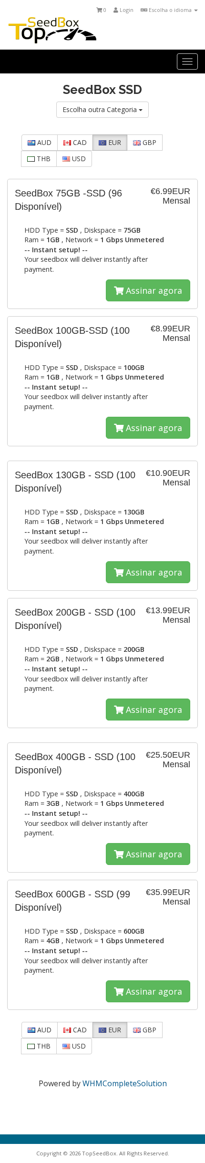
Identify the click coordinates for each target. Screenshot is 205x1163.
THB (43, 158)
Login (125, 9)
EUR (113, 142)
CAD (79, 142)
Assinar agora (152, 290)
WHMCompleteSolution (124, 1083)
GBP (148, 142)
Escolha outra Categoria (100, 109)
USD (78, 158)
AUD (43, 142)
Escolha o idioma (170, 9)
